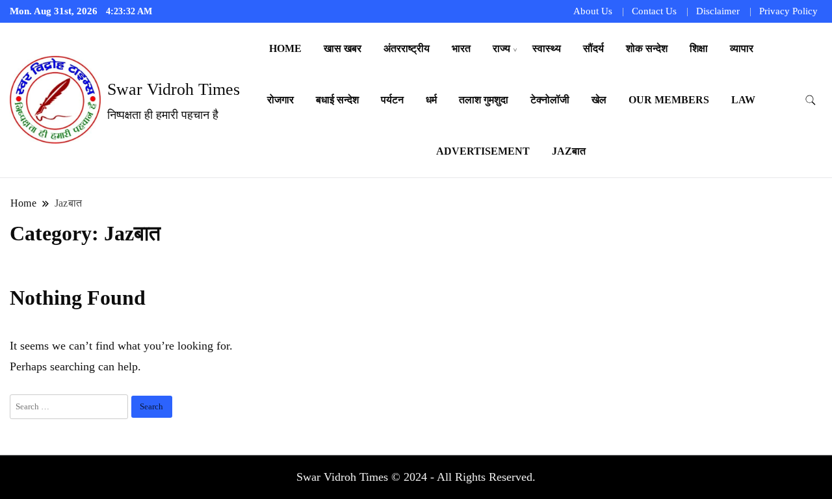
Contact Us (654, 11)
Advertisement (483, 151)
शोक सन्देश (647, 48)
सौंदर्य (593, 48)
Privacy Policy (788, 11)
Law (743, 99)
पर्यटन (392, 99)
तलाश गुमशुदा (483, 99)
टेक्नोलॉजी (549, 99)
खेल (599, 99)
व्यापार (741, 48)
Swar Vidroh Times (173, 89)
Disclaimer (718, 11)
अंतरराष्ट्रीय (407, 48)
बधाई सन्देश (337, 99)
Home (285, 48)
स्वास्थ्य (546, 48)
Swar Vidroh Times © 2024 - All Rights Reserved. (416, 476)
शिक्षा (699, 48)
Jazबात (569, 151)
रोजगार (280, 99)
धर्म (431, 99)
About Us (592, 11)
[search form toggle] (810, 100)
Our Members (669, 99)
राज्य (501, 48)
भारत (461, 48)
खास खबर (342, 48)
